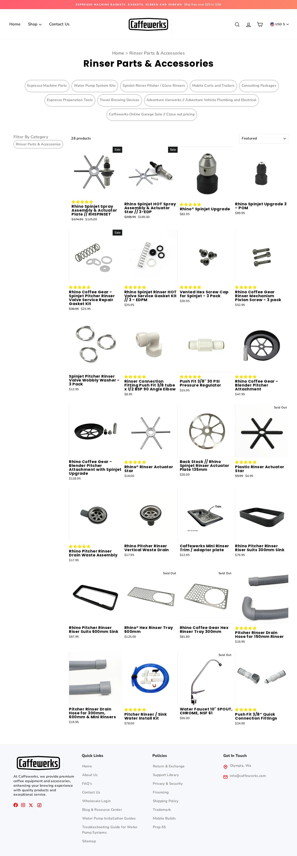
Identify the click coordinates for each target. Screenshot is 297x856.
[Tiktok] (39, 806)
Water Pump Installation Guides (109, 818)
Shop (33, 24)
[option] (148, 4)
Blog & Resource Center (102, 809)
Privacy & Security (168, 783)
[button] (82, 202)
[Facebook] (15, 806)
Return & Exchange (169, 766)
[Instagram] (23, 806)
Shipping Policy (165, 801)
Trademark (162, 809)
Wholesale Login (96, 801)
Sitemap (89, 841)
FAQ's (87, 783)
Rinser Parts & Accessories (157, 53)
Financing (161, 792)
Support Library (166, 775)
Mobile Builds (164, 818)
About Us (90, 775)
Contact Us (59, 24)
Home (15, 24)
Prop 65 (159, 827)
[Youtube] (30, 806)
